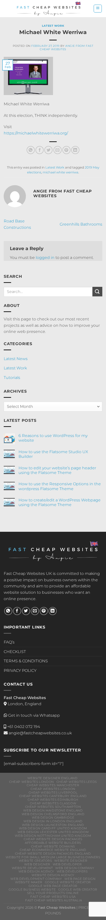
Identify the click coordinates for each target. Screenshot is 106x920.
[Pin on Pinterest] (66, 150)
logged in (45, 257)
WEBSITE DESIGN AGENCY (53, 875)
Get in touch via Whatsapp (34, 715)
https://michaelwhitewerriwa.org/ (36, 133)
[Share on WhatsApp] (31, 150)
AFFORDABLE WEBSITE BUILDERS (53, 843)
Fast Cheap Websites (24, 573)
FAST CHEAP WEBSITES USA (53, 896)
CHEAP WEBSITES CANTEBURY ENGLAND (53, 796)
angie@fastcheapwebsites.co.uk (40, 733)
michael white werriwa (60, 172)
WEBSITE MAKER (28, 882)
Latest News (16, 358)
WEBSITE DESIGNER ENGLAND (52, 778)
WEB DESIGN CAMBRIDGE (53, 817)
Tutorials (12, 377)
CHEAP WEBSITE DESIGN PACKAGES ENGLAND (53, 853)
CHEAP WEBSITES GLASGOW (53, 803)
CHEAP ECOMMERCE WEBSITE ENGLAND (53, 850)
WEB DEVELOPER (67, 864)
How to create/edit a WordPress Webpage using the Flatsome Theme (59, 502)
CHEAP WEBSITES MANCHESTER (53, 785)
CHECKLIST (15, 651)
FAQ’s (9, 642)
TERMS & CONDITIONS (26, 661)
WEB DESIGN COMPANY (74, 868)
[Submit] (97, 291)
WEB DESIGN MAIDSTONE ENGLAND (53, 810)
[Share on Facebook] (39, 150)
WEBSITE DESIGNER (70, 860)
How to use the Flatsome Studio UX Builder (53, 454)
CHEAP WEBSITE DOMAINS (53, 846)
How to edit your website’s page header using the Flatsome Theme (57, 470)
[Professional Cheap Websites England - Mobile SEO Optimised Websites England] (48, 8)
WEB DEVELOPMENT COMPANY (36, 879)
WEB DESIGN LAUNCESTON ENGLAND (53, 825)
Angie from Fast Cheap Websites (66, 47)
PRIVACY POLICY (20, 670)
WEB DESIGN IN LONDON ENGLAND (53, 821)
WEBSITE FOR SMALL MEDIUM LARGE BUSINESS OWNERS (53, 857)
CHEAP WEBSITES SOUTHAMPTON (53, 807)
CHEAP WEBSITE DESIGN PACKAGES (53, 839)
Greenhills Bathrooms (81, 224)
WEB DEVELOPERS (72, 871)
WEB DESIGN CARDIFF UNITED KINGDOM (53, 828)
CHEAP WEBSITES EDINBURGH (53, 799)
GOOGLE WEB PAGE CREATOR (53, 886)
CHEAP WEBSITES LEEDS (76, 782)
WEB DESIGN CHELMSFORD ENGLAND (53, 814)
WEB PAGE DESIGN (79, 879)
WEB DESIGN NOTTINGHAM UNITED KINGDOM (53, 835)
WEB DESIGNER (37, 864)
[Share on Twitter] (48, 150)
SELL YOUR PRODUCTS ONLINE (53, 893)
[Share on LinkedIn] (75, 150)
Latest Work (53, 25)
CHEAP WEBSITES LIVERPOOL (53, 792)
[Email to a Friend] (57, 150)
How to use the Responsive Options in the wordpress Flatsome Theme (59, 486)
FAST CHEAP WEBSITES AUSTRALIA (53, 900)
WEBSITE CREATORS (35, 860)
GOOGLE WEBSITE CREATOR (68, 882)
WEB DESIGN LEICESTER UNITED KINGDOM (53, 832)
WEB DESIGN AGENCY (36, 871)
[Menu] (98, 8)
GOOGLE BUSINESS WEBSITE (32, 889)
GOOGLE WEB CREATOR (77, 889)
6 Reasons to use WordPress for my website (53, 438)
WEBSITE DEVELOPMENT (32, 868)
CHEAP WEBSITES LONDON (31, 782)
